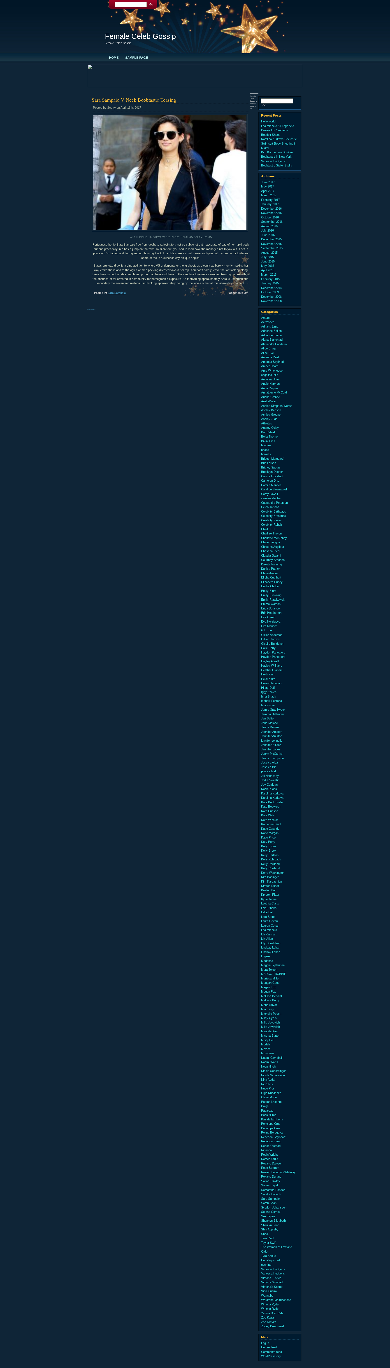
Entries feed (269, 1347)
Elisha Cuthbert (271, 577)
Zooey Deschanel (272, 1326)
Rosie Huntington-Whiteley (278, 1172)
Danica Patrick (270, 568)
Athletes (266, 423)
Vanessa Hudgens (273, 1269)
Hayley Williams (271, 665)
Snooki (265, 1234)
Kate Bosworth (270, 806)
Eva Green (268, 617)
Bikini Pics (268, 441)
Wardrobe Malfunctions (276, 1300)
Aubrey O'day (270, 427)
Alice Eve (267, 353)
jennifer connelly (271, 740)
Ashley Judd (269, 419)
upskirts (266, 1264)
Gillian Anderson (271, 635)
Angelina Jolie (270, 379)
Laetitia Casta (270, 903)
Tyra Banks (268, 1256)
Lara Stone (268, 916)
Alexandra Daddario (274, 344)
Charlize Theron (271, 533)
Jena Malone (269, 723)
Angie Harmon (270, 383)
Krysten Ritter (270, 894)
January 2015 (270, 283)
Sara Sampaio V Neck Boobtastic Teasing (134, 99)
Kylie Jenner (269, 899)
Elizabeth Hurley (272, 582)
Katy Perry (268, 841)
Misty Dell (267, 1040)
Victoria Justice (271, 1278)
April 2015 (267, 270)
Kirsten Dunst (270, 886)
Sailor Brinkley (270, 1181)
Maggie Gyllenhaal (273, 965)
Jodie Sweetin (270, 780)
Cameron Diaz (270, 480)
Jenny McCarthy (272, 753)
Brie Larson (268, 463)
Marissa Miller (270, 978)
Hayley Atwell (270, 661)
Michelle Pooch (271, 1013)
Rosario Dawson (271, 1163)
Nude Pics (268, 1088)
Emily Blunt (268, 591)
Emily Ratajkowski (273, 599)
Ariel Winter (268, 401)
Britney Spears (271, 467)
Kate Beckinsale (272, 802)
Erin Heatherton (271, 612)
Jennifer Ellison (271, 745)
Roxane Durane (271, 1176)
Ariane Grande (270, 397)
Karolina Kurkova (272, 793)
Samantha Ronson (273, 1190)
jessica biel (268, 771)
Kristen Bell (268, 890)
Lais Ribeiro (268, 908)
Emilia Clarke (270, 586)
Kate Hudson (269, 811)
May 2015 (267, 265)
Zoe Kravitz (268, 1322)
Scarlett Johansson (273, 1207)
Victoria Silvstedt (272, 1282)
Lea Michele (269, 930)
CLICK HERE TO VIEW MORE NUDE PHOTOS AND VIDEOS (171, 237)
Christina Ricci (270, 551)
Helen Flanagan (271, 683)
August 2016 (269, 226)
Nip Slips (267, 1084)
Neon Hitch (268, 1066)
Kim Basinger (270, 877)
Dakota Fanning (271, 564)
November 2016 (271, 213)
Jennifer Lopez (270, 749)
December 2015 (271, 239)
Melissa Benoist (271, 996)
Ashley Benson (271, 410)
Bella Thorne (269, 436)
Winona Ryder (270, 1304)
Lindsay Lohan (270, 947)
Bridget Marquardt (272, 458)
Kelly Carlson (270, 855)
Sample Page (136, 57)
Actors (265, 317)
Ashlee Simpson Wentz (276, 406)
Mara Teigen (269, 969)
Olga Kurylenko (271, 1093)
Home (113, 57)
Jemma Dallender (272, 714)
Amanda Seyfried (272, 361)
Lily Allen (267, 938)
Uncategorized (270, 1260)
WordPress (91, 309)
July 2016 (267, 230)
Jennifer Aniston (271, 731)
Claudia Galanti (271, 555)
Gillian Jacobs (270, 639)
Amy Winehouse (272, 370)
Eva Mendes (269, 626)
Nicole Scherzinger (273, 1071)
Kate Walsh (268, 815)
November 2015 (271, 244)
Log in (265, 1343)
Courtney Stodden (273, 560)
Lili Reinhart (268, 934)
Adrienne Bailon (271, 331)
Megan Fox (268, 987)
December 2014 (271, 288)
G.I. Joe (266, 630)
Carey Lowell (269, 494)
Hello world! (268, 121)
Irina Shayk (268, 696)
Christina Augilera (272, 546)
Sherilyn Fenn (270, 1225)
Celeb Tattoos (270, 507)
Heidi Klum (268, 674)
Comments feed (271, 1352)
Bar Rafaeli (268, 432)
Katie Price (268, 837)
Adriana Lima (269, 326)
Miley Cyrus (269, 1018)
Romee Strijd (269, 1159)
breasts (266, 454)
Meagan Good (270, 982)
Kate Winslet (269, 820)
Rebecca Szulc (271, 1141)
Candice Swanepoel (274, 489)
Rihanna (266, 1150)
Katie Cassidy (270, 828)
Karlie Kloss (269, 789)
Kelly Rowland (270, 864)
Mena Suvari (269, 1005)
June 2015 (268, 261)
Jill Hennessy (270, 776)
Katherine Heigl (271, 824)
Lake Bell (267, 912)
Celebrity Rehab (271, 524)
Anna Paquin (269, 388)
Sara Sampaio (117, 293)
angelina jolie (269, 375)
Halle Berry (268, 648)
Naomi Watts (269, 1062)
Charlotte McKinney (274, 538)
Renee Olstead (271, 1146)
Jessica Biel (269, 767)
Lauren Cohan (270, 925)
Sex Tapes (268, 1216)
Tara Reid (267, 1238)
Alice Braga (268, 348)
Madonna (267, 961)
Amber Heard (269, 366)
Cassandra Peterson (274, 502)
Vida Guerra (269, 1291)
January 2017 (270, 204)
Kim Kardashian (271, 881)
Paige (265, 1106)
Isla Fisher (268, 705)
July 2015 (267, 257)
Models (266, 1044)
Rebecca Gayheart (273, 1137)
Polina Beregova (272, 1132)
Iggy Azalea (268, 692)
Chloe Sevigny (270, 542)
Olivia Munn (269, 1097)
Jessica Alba (269, 762)
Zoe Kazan (268, 1317)
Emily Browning (271, 595)
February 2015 (270, 279)
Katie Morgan (270, 833)
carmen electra (271, 498)
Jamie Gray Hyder (273, 709)
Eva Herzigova (270, 621)
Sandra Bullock (271, 1194)
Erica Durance (270, 608)
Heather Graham (272, 670)
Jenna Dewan (270, 727)
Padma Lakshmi (271, 1101)
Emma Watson (271, 604)
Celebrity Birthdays (273, 511)
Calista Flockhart (272, 476)
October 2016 (270, 217)
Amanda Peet (270, 357)
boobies (266, 445)
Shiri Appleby (269, 1229)
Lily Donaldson (270, 943)
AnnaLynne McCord (274, 392)
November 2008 (271, 301)
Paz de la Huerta (272, 1119)
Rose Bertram (270, 1167)
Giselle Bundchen (272, 643)
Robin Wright (269, 1154)
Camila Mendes (271, 485)
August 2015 (269, 252)
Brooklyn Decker (272, 471)
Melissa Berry (270, 1000)
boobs (265, 450)
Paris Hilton (268, 1115)
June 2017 (268, 182)
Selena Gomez (271, 1211)
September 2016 (272, 221)
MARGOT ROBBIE (273, 974)
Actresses (267, 322)
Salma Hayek (270, 1185)
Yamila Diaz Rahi (272, 1313)
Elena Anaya (269, 573)
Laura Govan (269, 921)
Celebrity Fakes (271, 520)
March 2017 (268, 195)
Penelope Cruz (270, 1123)
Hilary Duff (268, 687)
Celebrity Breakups (273, 516)
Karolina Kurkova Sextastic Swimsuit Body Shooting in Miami (279, 143)
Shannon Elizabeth (273, 1220)
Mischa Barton (270, 1035)
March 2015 (268, 274)
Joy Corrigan (269, 784)
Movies (266, 1049)
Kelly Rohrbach (271, 859)
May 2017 (267, 186)
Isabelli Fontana (271, 701)
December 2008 (271, 296)
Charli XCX (268, 529)
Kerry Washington (272, 872)
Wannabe (267, 1295)
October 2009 (270, 292)
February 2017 (270, 199)
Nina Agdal (268, 1079)
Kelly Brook (268, 846)
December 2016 (271, 208)
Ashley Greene (271, 414)
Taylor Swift (268, 1242)
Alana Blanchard (272, 339)
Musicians (267, 1053)
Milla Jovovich (270, 1022)
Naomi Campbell (272, 1057)
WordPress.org (271, 1356)
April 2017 (267, 191)
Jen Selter (267, 718)
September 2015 (272, 248)
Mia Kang (267, 1009)
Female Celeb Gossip (140, 36)
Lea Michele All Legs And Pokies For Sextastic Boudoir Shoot (277, 130)
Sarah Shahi (269, 1203)
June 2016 (268, 235)
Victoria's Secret (272, 1286)
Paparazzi (267, 1110)
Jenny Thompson (272, 758)
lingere (265, 956)
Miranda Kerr (269, 1031)
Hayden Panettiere (273, 652)
